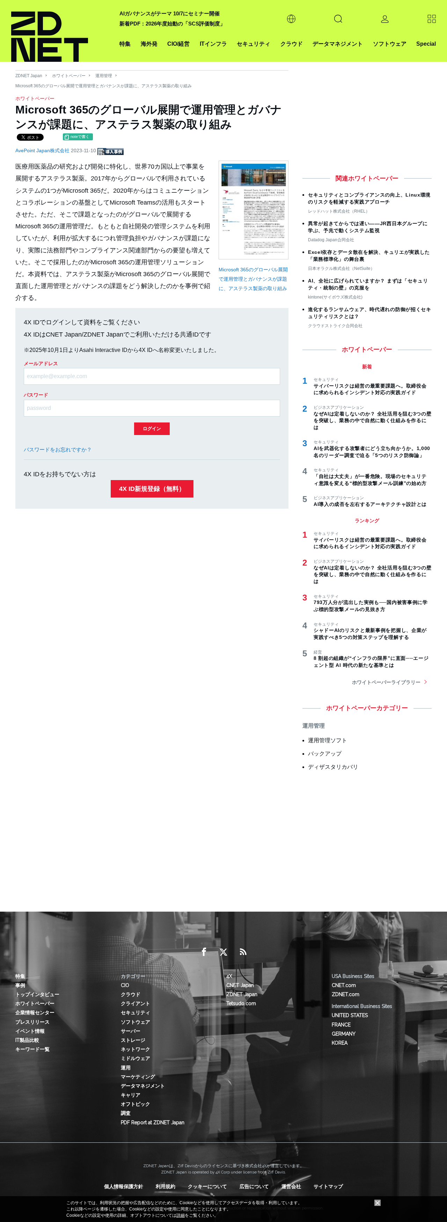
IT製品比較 (27, 1040)
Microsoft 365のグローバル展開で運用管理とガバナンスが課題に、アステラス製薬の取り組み (253, 279)
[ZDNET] (61, 31)
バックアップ (325, 754)
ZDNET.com (345, 994)
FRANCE (341, 1025)
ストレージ (133, 1040)
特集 (125, 44)
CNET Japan (240, 985)
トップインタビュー (37, 994)
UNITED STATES (350, 1015)
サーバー (130, 1031)
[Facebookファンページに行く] (204, 952)
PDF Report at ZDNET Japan (152, 1122)
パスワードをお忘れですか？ (58, 449)
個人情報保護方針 (123, 1186)
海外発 (149, 44)
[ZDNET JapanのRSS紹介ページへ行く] (243, 952)
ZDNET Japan (28, 75)
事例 (20, 985)
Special (426, 44)
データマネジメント (338, 44)
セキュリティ (253, 44)
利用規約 (165, 1186)
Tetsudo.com (241, 1003)
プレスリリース (32, 1022)
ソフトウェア (389, 44)
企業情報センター (34, 1012)
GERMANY (344, 1034)
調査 (126, 1113)
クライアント (135, 1003)
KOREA (339, 1043)
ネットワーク (135, 1049)
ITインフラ (213, 44)
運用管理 (103, 75)
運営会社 (291, 1186)
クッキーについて (207, 1186)
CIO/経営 (178, 44)
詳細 (180, 1215)
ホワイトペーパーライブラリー (386, 682)
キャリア (130, 1095)
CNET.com (344, 985)
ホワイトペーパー (69, 75)
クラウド (291, 44)
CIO (125, 985)
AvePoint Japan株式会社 (43, 150)
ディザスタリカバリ (333, 767)
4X (229, 976)
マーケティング (138, 1077)
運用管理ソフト (327, 740)
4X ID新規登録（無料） (152, 488)
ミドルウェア (135, 1058)
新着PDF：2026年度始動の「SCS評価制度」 (172, 24)
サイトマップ (328, 1186)
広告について (254, 1186)
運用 (126, 1067)
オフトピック (135, 1104)
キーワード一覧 (32, 1049)
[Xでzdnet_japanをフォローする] (223, 952)
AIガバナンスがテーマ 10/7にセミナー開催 (169, 13)
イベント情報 (30, 1031)
